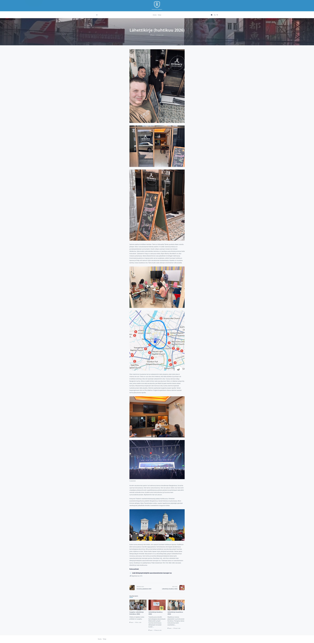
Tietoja (159, 15)
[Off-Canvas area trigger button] (97, 15)
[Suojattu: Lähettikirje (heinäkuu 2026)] (138, 605)
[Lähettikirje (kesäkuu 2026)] (157, 605)
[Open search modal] (217, 15)
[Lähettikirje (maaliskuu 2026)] (176, 605)
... (153, 627)
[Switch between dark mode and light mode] (215, 15)
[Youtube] (211, 15)
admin (153, 35)
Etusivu (155, 15)
